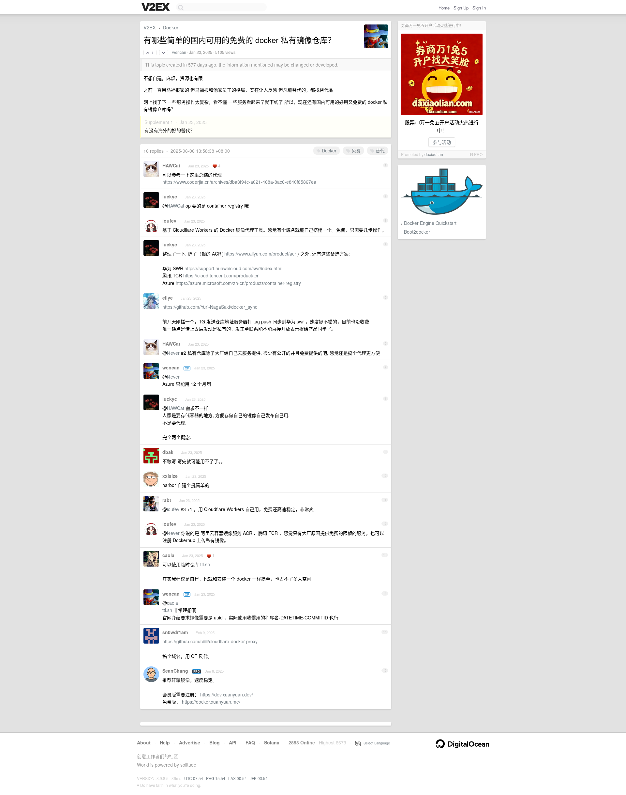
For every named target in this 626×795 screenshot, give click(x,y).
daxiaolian (434, 154)
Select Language (375, 742)
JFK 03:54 (259, 778)
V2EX (149, 27)
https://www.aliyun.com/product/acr (260, 253)
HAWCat (171, 165)
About (144, 742)
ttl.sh (205, 564)
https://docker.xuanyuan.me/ (211, 701)
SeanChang (175, 670)
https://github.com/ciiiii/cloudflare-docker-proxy (210, 641)
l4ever (173, 353)
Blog (214, 742)
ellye (167, 297)
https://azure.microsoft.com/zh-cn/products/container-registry (238, 283)
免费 (355, 150)
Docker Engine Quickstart (430, 223)
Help (165, 742)
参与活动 (442, 142)
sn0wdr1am (175, 632)
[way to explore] (156, 7)
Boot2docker (417, 231)
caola (168, 555)
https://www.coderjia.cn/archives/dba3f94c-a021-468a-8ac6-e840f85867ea (239, 182)
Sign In (479, 8)
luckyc (169, 196)
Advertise (189, 742)
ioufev (169, 220)
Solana (271, 742)
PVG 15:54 (215, 778)
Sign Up (461, 8)
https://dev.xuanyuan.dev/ (226, 694)
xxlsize (170, 476)
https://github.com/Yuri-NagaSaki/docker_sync (209, 307)
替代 (379, 150)
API (232, 742)
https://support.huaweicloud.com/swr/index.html (233, 268)
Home (444, 8)
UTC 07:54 (193, 778)
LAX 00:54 (237, 778)
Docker (170, 27)
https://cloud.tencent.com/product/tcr (221, 275)
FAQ (250, 742)
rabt (166, 500)
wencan (179, 52)
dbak (167, 452)
